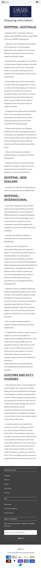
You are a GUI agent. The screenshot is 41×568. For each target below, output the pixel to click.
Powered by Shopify (28, 552)
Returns (6, 480)
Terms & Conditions (10, 508)
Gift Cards (7, 488)
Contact (7, 493)
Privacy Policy (8, 513)
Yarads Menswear (16, 552)
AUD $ (21, 549)
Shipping (7, 475)
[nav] (5, 2)
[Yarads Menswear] (20, 12)
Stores (6, 484)
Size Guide (7, 504)
